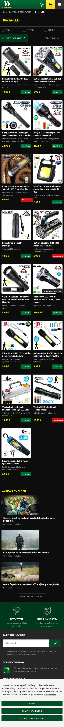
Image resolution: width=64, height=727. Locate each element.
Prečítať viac (50, 694)
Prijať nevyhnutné (32, 711)
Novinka (30, 30)
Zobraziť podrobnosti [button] (32, 718)
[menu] (59, 4)
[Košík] (50, 4)
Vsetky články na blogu (32, 596)
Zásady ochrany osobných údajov (21, 654)
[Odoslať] (55, 643)
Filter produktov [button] (13, 38)
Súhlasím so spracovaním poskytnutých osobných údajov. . (32, 652)
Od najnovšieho (52, 37)
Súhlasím (32, 703)
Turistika (17, 524)
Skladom (52, 30)
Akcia (8, 30)
